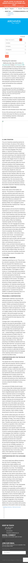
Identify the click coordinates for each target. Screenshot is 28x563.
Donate (20, 8)
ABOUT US (7, 11)
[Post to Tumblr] (5, 512)
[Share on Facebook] (5, 508)
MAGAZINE (20, 11)
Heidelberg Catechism (7, 507)
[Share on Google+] (5, 511)
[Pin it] (5, 513)
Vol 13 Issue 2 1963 (19, 65)
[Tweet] (5, 509)
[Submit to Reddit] (5, 515)
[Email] (5, 517)
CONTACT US (10, 14)
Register (12, 8)
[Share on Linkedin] (5, 516)
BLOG (9, 15)
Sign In (6, 8)
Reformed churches (17, 507)
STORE (15, 11)
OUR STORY (10, 12)
